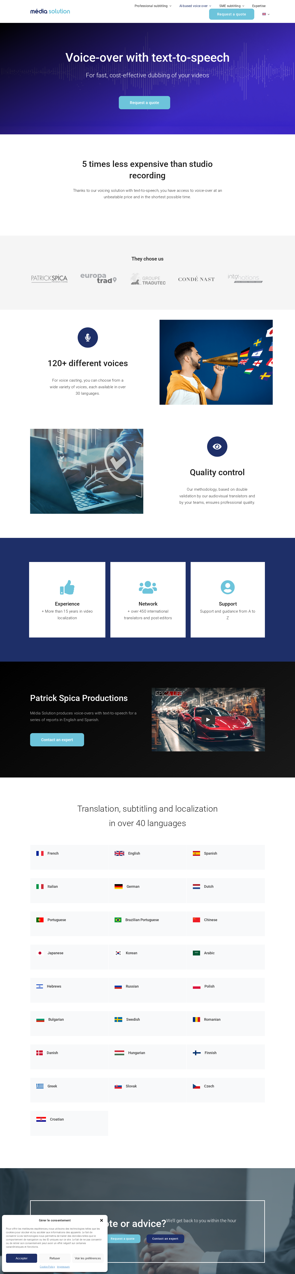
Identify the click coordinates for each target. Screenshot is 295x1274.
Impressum (63, 1266)
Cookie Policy (47, 1266)
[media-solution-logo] (50, 9)
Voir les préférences (88, 1258)
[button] (102, 1220)
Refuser (55, 1258)
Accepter (21, 1258)
